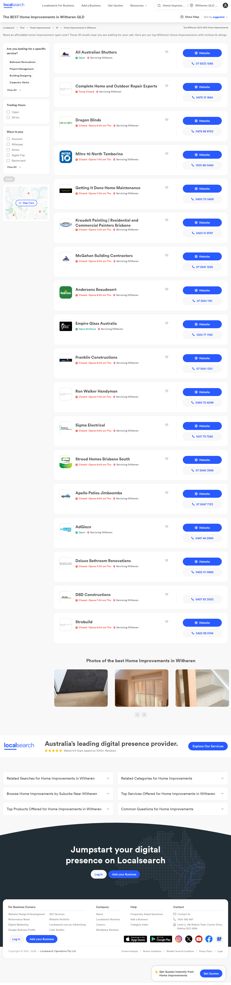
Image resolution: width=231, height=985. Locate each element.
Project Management (22, 69)
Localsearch (8, 27)
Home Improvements (40, 27)
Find (22, 27)
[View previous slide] (137, 714)
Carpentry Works (19, 82)
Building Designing (20, 75)
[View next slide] (144, 714)
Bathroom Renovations (22, 62)
